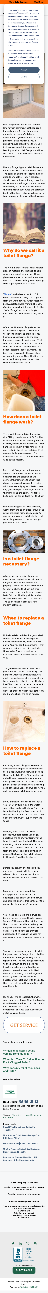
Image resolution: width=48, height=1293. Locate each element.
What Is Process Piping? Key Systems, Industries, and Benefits (21, 1150)
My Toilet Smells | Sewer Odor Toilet (20, 1144)
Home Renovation (33, 1115)
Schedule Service (18, 2)
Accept (24, 70)
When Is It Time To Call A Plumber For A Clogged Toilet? (24, 1061)
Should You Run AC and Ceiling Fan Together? (19, 1128)
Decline (24, 77)
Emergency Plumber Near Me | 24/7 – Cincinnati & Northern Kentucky (21, 1158)
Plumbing (16, 1115)
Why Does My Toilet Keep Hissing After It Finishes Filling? (21, 1136)
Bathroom (8, 1117)
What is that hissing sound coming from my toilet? (19, 1052)
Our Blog (38, 2)
